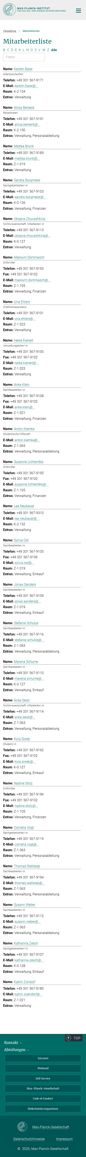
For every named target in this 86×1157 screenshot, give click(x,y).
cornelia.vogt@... (27, 844)
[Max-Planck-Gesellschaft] (24, 1127)
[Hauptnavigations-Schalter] (78, 10)
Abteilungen (15, 1050)
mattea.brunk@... (27, 158)
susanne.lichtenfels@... (32, 484)
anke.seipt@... (25, 717)
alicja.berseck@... (27, 124)
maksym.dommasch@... (33, 280)
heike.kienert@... (27, 363)
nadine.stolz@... (26, 806)
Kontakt (11, 1043)
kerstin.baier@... (26, 86)
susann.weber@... (28, 922)
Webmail (43, 1068)
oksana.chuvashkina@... (33, 236)
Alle (54, 50)
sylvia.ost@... (24, 563)
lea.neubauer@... (27, 519)
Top (77, 1038)
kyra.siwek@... (25, 762)
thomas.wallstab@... (30, 883)
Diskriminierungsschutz (43, 1108)
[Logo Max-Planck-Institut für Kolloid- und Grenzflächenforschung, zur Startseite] (35, 9)
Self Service (43, 1078)
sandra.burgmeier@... (30, 197)
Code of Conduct (43, 1098)
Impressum (64, 1139)
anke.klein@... (25, 407)
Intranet (43, 1058)
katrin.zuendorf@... (28, 994)
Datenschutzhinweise (29, 1139)
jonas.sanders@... (28, 601)
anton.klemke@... (27, 440)
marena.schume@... (29, 679)
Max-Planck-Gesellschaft (43, 1088)
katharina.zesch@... (29, 960)
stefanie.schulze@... (29, 640)
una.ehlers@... (25, 319)
